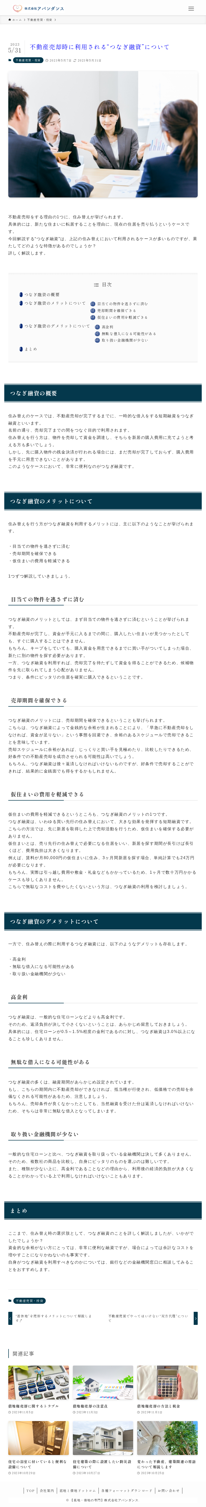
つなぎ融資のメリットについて (55, 303)
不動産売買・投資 (28, 60)
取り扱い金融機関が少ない (125, 340)
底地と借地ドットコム (78, 1490)
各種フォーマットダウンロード (126, 1490)
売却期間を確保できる (116, 310)
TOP (30, 1490)
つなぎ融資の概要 (42, 294)
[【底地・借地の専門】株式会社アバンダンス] (38, 8)
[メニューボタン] (191, 8)
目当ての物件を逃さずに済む (122, 303)
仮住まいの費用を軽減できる (122, 317)
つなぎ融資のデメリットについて (57, 326)
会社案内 (47, 1490)
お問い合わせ (169, 1490)
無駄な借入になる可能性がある (129, 333)
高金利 (108, 326)
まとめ (31, 349)
